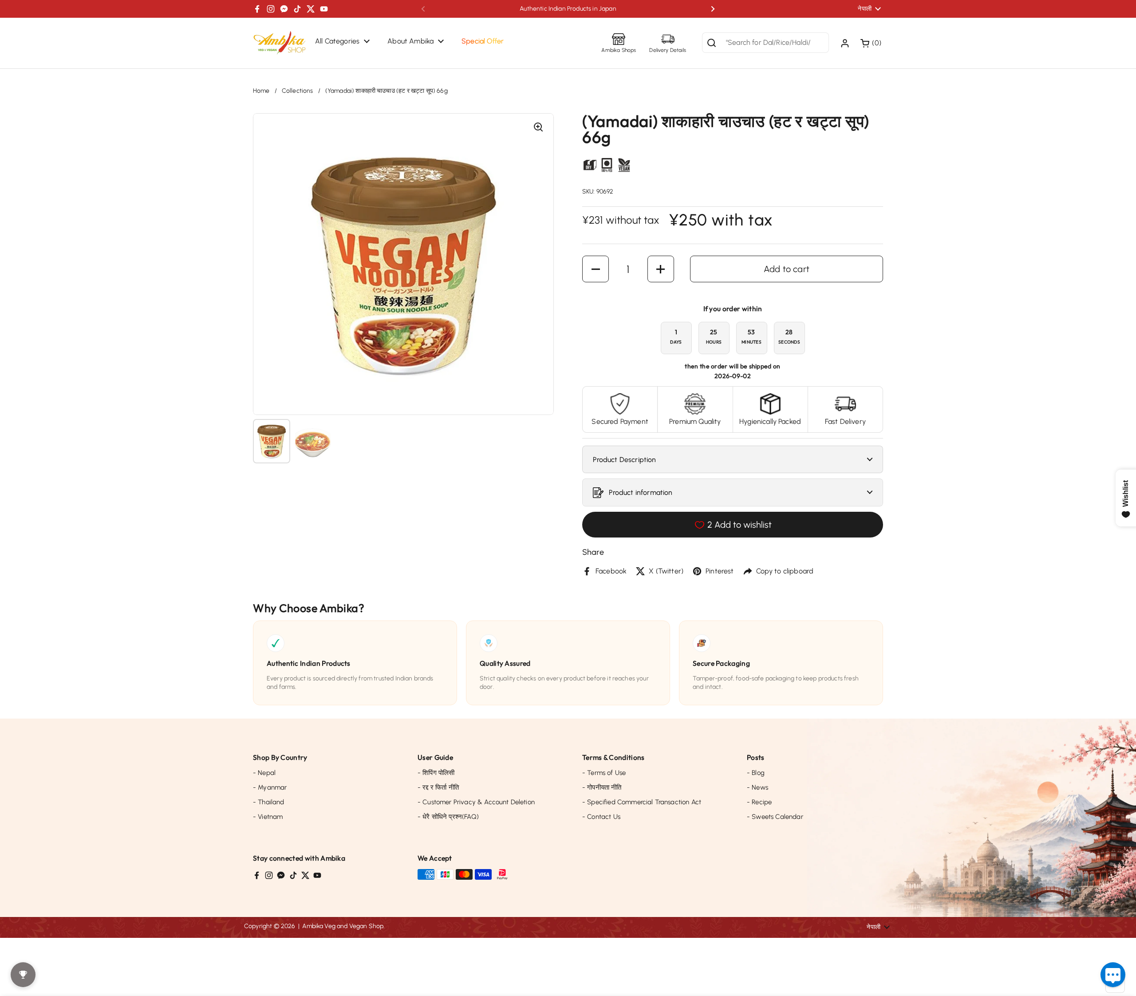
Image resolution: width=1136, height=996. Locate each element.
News (757, 787)
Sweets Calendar (775, 817)
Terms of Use (604, 773)
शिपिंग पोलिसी (436, 773)
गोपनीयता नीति (602, 787)
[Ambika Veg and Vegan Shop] (279, 43)
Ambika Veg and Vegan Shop (342, 926)
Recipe (759, 802)
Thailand (268, 802)
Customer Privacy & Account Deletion (476, 802)
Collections (297, 91)
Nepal (264, 773)
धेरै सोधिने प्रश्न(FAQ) (448, 817)
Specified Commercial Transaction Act (641, 802)
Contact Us (601, 817)
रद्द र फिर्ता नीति (438, 787)
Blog (756, 773)
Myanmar (270, 787)
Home (261, 91)
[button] (871, 43)
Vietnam (268, 817)
